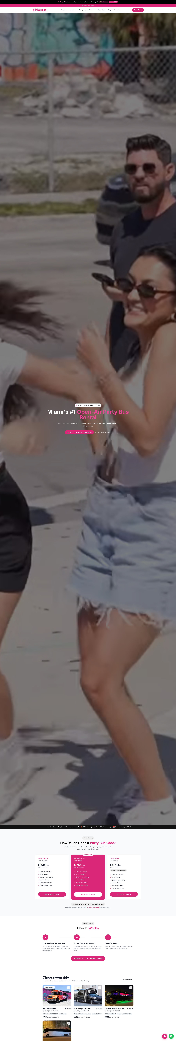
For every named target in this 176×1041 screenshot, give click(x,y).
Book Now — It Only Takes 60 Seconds (88, 958)
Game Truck (101, 10)
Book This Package (52, 894)
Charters (64, 10)
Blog (109, 10)
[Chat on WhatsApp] (171, 1036)
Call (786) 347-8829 (92, 907)
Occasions (72, 10)
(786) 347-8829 (89, 5)
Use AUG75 (113, 1)
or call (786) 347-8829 (103, 432)
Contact (116, 10)
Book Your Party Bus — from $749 (79, 432)
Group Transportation (86, 10)
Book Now (138, 10)
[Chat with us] (164, 1036)
